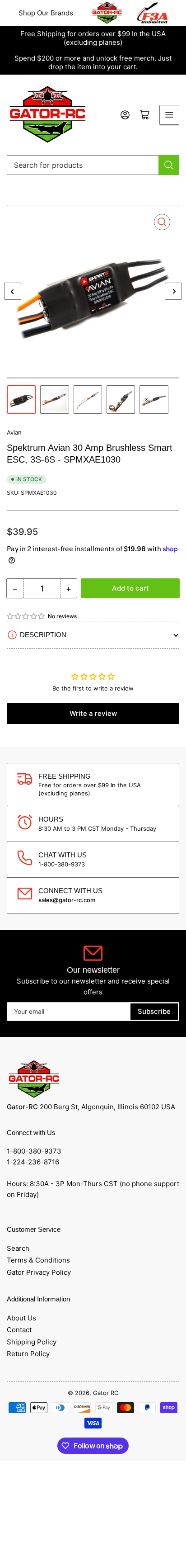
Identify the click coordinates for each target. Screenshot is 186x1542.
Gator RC (105, 1392)
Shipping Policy (31, 1342)
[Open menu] (169, 115)
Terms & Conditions (38, 1260)
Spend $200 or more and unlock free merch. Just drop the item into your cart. (93, 62)
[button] (26, 616)
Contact (19, 1329)
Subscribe (154, 1011)
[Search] (169, 165)
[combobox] (93, 165)
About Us (21, 1318)
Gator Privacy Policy (39, 1272)
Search (18, 1248)
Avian (14, 432)
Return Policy (28, 1353)
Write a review (93, 713)
